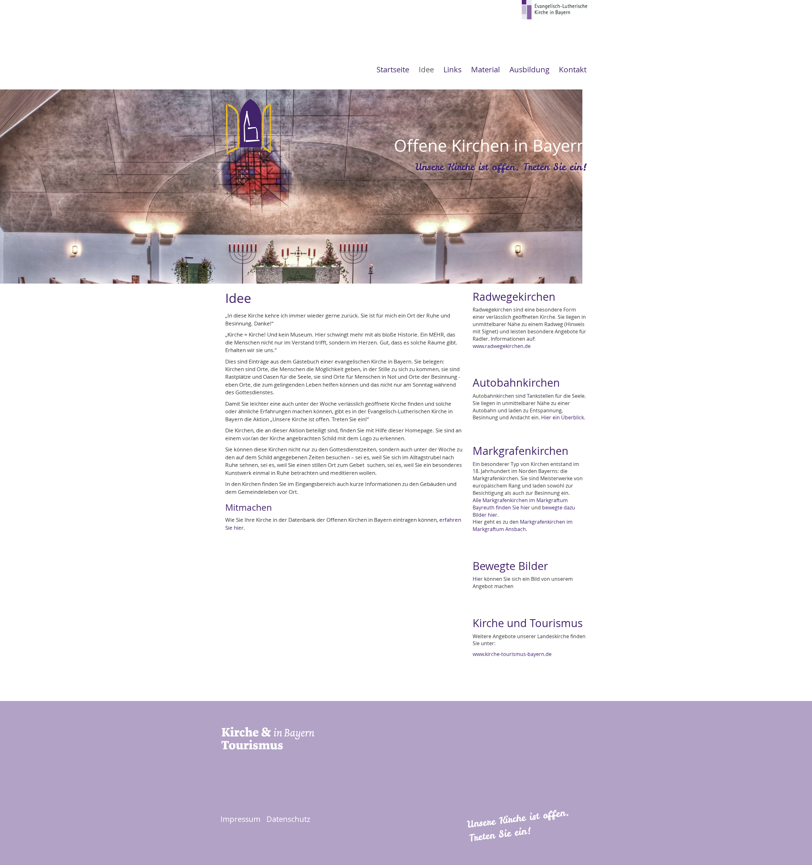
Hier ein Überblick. (563, 417)
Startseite (393, 69)
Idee (426, 69)
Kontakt (572, 69)
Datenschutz (288, 819)
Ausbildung (529, 69)
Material (485, 69)
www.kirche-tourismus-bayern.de (512, 654)
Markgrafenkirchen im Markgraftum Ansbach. (523, 525)
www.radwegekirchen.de (502, 346)
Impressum (240, 819)
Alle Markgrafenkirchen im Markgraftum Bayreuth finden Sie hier (520, 504)
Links (452, 69)
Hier (478, 578)
